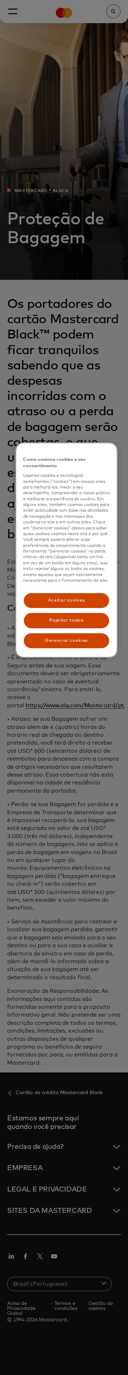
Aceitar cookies (66, 600)
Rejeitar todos (66, 620)
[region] (66, 550)
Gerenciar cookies (66, 640)
